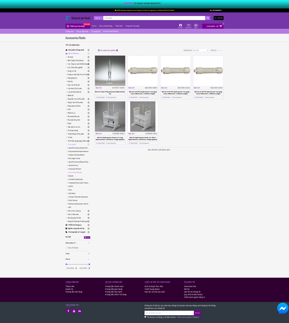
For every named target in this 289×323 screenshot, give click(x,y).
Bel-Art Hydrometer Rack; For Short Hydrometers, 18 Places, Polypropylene (142, 138)
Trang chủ (69, 31)
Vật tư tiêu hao (82, 31)
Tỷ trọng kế (95, 31)
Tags (67, 254)
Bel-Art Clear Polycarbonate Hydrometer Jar (110, 93)
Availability (70, 243)
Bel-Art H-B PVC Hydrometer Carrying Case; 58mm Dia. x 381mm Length (208, 93)
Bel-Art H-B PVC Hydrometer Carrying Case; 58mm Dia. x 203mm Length (143, 93)
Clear (87, 237)
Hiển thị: (213, 50)
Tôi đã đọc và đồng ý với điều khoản (173, 317)
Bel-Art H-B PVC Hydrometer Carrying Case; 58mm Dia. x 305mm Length (175, 93)
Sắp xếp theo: (188, 50)
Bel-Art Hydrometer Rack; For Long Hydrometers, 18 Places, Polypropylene (110, 138)
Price (67, 259)
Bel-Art (99, 88)
